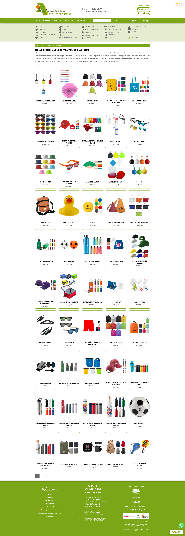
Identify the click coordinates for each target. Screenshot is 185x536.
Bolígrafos (43, 27)
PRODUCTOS (40, 45)
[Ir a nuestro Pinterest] (141, 510)
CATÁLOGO (57, 21)
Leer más (38, 66)
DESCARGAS (68, 21)
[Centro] (144, 510)
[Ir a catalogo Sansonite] (136, 497)
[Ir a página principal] (49, 488)
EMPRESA (46, 21)
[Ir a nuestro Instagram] (127, 510)
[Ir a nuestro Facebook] (133, 510)
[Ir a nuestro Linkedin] (130, 510)
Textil (41, 38)
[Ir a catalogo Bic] (136, 502)
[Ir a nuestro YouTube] (138, 510)
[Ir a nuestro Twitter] (136, 510)
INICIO (38, 21)
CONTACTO (80, 21)
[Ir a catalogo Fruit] (136, 491)
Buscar (115, 21)
